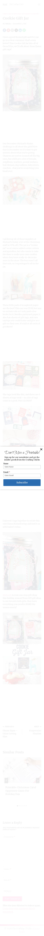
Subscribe (22, 482)
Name (5, 464)
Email (6, 472)
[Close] (41, 449)
